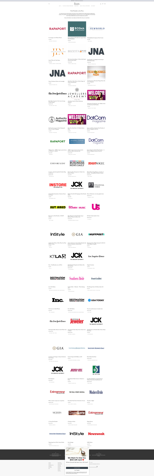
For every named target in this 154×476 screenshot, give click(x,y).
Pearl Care (59, 469)
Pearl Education (59, 462)
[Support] (103, 4)
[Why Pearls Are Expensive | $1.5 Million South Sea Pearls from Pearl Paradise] (96, 95)
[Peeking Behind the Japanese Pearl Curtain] (96, 29)
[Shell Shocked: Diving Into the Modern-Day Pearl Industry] (77, 256)
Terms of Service (74, 473)
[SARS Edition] (96, 433)
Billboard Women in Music (73, 220)
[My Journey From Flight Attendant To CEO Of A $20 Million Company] (96, 234)
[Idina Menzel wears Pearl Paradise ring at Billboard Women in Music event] (77, 207)
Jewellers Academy (72, 105)
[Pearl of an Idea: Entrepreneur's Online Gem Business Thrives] (77, 163)
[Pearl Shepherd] (58, 370)
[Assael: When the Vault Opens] (58, 51)
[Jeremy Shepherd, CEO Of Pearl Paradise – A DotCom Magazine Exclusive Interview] (96, 141)
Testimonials (50, 466)
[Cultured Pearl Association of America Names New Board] (58, 185)
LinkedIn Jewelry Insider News (55, 63)
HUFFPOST (89, 247)
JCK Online (70, 198)
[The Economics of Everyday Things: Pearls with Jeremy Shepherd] (96, 73)
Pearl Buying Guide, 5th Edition (94, 290)
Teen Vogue (90, 176)
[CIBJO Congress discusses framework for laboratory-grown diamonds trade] (77, 141)
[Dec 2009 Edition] (77, 300)
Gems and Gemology (72, 247)
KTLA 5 (50, 268)
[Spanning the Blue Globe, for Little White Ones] (58, 321)
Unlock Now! (77, 467)
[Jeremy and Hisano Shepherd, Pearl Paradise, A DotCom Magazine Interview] (96, 119)
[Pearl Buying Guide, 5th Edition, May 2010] (96, 278)
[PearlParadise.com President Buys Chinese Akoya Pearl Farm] (96, 321)
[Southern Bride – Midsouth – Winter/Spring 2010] (77, 278)
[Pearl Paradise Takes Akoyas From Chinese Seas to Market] (77, 321)
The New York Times (53, 105)
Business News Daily (72, 176)
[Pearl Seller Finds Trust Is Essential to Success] (77, 392)
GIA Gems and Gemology (53, 361)
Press (49, 468)
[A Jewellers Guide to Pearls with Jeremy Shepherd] (77, 94)
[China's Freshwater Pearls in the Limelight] (58, 73)
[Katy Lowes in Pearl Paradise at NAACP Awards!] (58, 207)
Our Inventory (50, 467)
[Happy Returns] (96, 413)
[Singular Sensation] (96, 256)
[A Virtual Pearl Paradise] (58, 413)
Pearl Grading (59, 466)
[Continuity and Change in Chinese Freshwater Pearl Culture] (58, 348)
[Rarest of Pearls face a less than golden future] (96, 185)
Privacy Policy (70, 473)
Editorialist (51, 176)
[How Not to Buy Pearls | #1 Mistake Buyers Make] (77, 119)
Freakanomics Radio (92, 85)
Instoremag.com (52, 198)
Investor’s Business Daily (54, 445)
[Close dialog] (88, 447)
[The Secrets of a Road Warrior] (58, 300)
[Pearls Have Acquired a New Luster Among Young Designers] (58, 94)
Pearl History (59, 468)
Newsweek (89, 445)
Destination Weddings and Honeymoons (57, 290)
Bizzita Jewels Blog (72, 63)
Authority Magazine (53, 132)
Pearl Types (59, 467)
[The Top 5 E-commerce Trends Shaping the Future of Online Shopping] (58, 119)
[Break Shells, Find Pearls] (96, 348)
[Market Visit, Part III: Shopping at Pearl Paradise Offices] (77, 185)
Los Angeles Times (91, 268)
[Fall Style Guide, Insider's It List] (96, 207)
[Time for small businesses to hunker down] (96, 300)
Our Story (50, 462)
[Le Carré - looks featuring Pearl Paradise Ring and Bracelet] (58, 163)
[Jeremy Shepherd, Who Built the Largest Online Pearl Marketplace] (77, 28)
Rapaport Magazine (72, 85)
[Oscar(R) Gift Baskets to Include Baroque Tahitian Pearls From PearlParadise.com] (96, 370)
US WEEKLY (89, 219)
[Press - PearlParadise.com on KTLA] (58, 256)
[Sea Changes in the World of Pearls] (58, 28)
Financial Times (91, 197)
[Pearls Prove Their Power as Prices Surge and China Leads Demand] (77, 73)
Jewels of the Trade (72, 132)
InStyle (50, 247)
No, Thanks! (77, 470)
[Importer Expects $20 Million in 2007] (77, 348)
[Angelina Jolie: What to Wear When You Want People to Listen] (58, 234)
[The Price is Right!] (96, 392)
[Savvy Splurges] (77, 433)
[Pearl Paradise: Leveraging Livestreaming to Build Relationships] (96, 51)
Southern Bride (71, 291)
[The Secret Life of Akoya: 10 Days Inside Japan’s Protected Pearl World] (77, 51)
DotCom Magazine (91, 132)
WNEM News (90, 383)
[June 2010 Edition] (58, 278)
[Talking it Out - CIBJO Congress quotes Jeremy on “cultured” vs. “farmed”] (58, 141)
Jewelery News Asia (72, 383)
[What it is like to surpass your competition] (58, 392)
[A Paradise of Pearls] (77, 413)
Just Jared (51, 220)
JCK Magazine (71, 269)
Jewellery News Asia (53, 84)
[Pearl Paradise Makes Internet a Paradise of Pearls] (77, 370)
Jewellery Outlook (72, 154)
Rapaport (51, 154)
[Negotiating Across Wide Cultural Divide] (58, 433)
